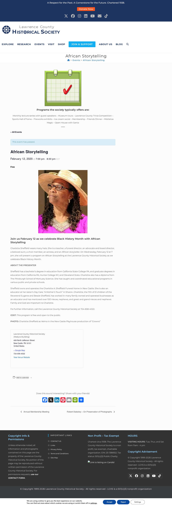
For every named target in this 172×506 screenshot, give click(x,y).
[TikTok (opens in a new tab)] (106, 16)
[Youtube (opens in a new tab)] (92, 16)
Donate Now (86, 9)
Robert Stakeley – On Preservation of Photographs (89, 411)
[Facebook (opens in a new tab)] (73, 16)
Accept (109, 502)
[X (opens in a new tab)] (66, 16)
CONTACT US (56, 441)
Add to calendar (22, 377)
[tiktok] (159, 475)
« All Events (16, 132)
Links (53, 445)
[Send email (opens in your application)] (99, 16)
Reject (123, 502)
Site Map (54, 458)
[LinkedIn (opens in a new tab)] (86, 16)
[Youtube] (153, 475)
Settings (137, 502)
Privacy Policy (56, 449)
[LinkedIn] (148, 475)
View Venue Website (22, 357)
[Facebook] (136, 475)
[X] (130, 475)
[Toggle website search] (127, 44)
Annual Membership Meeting (36, 411)
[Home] (68, 60)
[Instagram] (142, 475)
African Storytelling (94, 60)
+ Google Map (19, 350)
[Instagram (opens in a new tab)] (79, 16)
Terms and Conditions (59, 454)
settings (93, 503)
